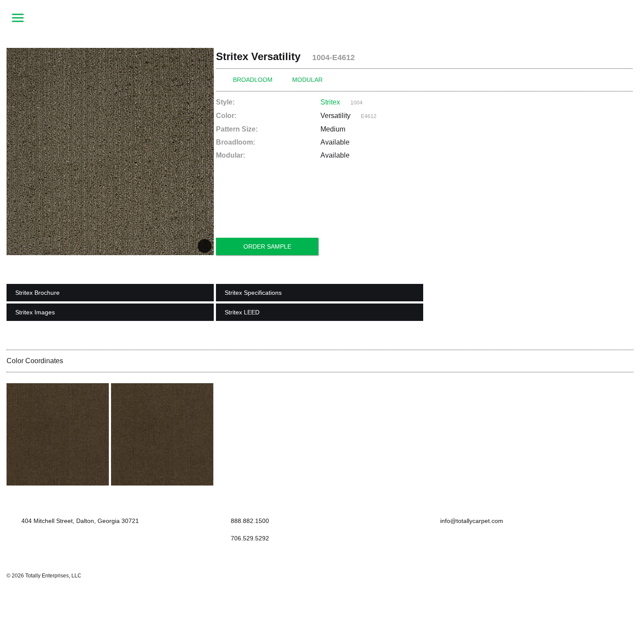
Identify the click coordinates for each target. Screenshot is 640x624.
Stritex (330, 102)
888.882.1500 (250, 520)
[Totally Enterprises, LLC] (320, 17)
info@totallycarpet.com (470, 520)
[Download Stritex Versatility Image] (205, 246)
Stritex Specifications (253, 292)
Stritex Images (35, 312)
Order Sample (267, 246)
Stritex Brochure (37, 292)
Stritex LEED (242, 312)
